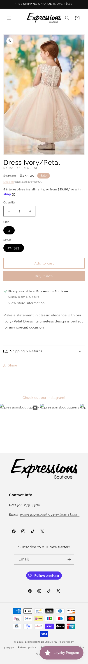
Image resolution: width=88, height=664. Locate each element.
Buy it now (44, 276)
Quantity (9, 202)
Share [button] (12, 365)
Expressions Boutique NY (41, 641)
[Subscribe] (69, 559)
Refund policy (27, 647)
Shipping (8, 182)
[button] (9, 18)
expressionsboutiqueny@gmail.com (50, 514)
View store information (26, 303)
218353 (13, 248)
